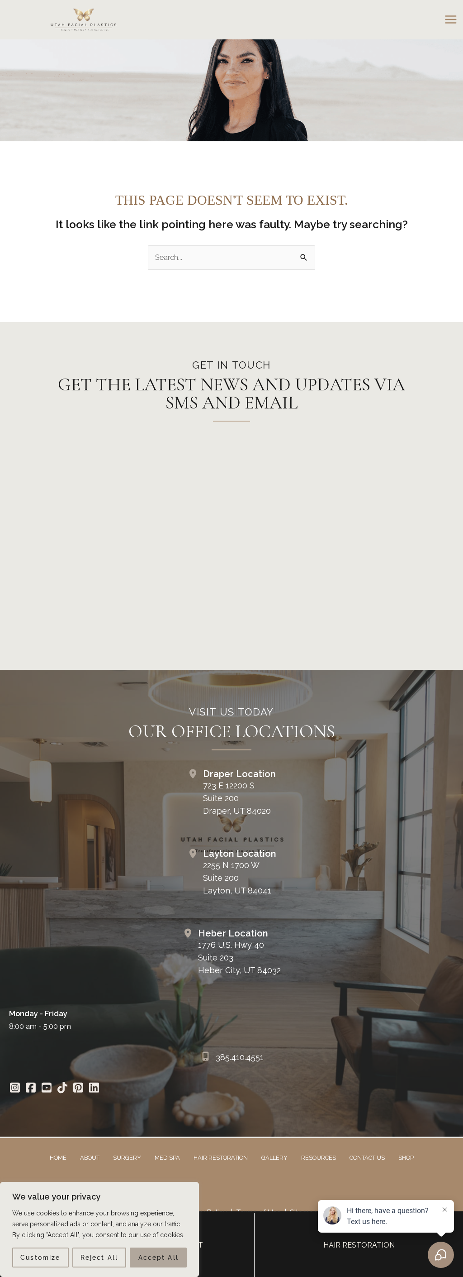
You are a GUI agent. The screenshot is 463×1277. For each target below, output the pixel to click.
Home (58, 1157)
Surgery (127, 1157)
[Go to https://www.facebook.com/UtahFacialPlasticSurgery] (30, 1089)
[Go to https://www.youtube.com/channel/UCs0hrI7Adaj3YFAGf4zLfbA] (46, 1089)
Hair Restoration (221, 1157)
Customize (40, 1257)
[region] (99, 1229)
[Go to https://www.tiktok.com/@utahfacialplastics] (62, 1089)
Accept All (158, 1257)
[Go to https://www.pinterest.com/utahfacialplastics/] (78, 1089)
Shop (406, 1157)
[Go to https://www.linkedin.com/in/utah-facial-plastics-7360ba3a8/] (93, 1089)
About (89, 1157)
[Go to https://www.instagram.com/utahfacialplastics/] (14, 1089)
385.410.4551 (240, 1057)
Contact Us (367, 1157)
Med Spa (167, 1157)
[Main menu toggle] (450, 19)
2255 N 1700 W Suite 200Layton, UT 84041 (237, 877)
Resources (318, 1157)
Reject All (99, 1257)
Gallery (274, 1157)
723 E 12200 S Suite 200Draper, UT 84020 (237, 798)
